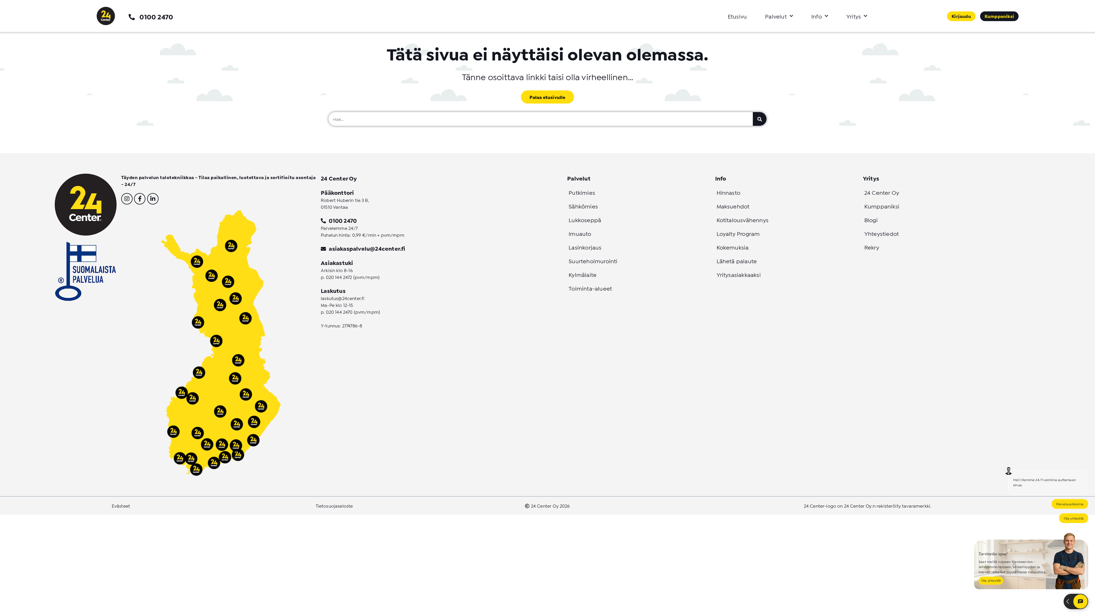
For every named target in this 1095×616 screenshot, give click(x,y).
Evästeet (121, 505)
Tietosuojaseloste (334, 505)
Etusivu (737, 16)
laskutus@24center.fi (342, 298)
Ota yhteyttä (1074, 518)
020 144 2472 (339, 276)
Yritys (853, 16)
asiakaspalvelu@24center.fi (367, 248)
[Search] (759, 119)
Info (816, 16)
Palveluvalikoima (1070, 504)
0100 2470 (156, 16)
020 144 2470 (339, 311)
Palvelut (776, 16)
